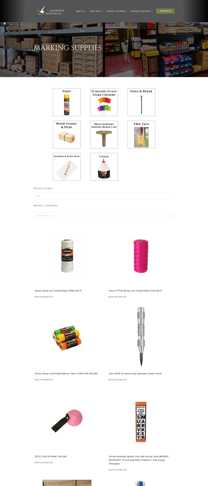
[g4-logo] (49, 5)
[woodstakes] (67, 120)
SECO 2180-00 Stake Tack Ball (50, 456)
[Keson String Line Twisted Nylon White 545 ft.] (67, 254)
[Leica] (13, 23)
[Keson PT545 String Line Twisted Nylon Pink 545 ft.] (141, 254)
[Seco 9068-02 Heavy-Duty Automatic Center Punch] (141, 337)
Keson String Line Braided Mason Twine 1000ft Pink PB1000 (66, 373)
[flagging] (104, 88)
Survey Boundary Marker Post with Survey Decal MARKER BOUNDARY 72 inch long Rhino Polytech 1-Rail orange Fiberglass (138, 460)
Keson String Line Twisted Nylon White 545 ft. (58, 290)
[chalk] (104, 152)
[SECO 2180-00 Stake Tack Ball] (67, 420)
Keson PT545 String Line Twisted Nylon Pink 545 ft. (135, 290)
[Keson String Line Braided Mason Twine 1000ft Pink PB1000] (67, 337)
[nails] (141, 88)
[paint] (67, 88)
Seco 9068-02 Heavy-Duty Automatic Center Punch (135, 373)
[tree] (141, 120)
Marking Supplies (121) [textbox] (45, 216)
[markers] (67, 152)
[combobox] (104, 215)
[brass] (104, 120)
